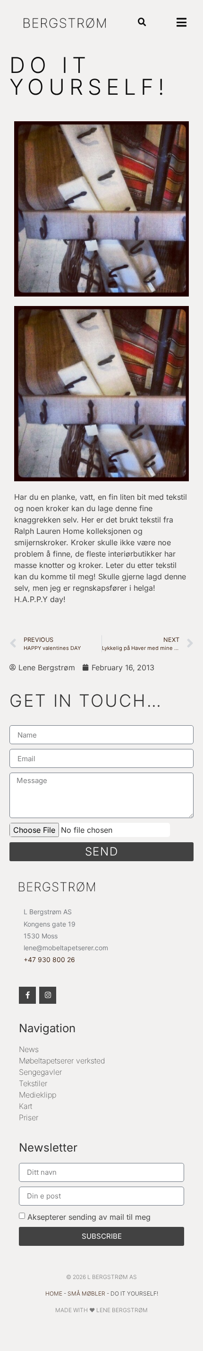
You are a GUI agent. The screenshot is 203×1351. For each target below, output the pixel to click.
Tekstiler (33, 1083)
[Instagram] (47, 995)
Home (53, 1293)
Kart (25, 1106)
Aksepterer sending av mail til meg (89, 1217)
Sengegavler (40, 1072)
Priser (28, 1117)
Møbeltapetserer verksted (62, 1060)
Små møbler (86, 1293)
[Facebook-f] (27, 995)
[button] (142, 22)
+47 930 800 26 (49, 959)
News (29, 1049)
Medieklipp (37, 1094)
